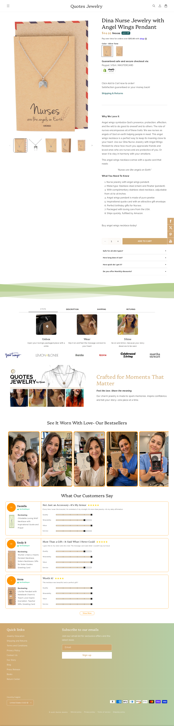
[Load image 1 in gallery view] (20, 145)
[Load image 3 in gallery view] (51, 145)
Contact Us (12, 655)
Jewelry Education (15, 636)
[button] (8, 6)
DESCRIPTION (72, 309)
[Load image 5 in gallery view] (81, 145)
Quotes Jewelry (62, 712)
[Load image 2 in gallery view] (36, 145)
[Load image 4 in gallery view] (66, 145)
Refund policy (76, 712)
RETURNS (130, 309)
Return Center (13, 679)
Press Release (13, 669)
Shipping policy (119, 712)
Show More (87, 613)
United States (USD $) (19, 703)
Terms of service (104, 712)
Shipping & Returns (112, 93)
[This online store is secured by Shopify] (109, 71)
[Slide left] (10, 145)
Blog (9, 665)
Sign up (87, 655)
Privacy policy (89, 712)
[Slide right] (92, 145)
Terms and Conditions (17, 646)
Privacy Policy (13, 650)
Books (9, 674)
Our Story (11, 660)
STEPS (43, 309)
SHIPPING (101, 309)
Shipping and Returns (17, 641)
